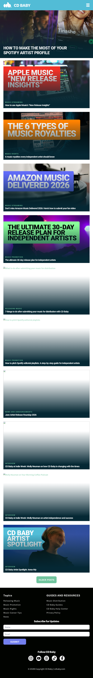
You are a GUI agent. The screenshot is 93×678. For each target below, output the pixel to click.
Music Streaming (14, 102)
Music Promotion (14, 257)
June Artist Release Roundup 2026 (20, 414)
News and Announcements (18, 412)
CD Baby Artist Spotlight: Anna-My (20, 569)
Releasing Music (13, 308)
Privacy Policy (53, 612)
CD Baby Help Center (57, 608)
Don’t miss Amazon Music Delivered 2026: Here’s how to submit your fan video (40, 208)
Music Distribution (55, 600)
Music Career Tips (12, 612)
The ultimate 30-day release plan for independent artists (30, 260)
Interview (10, 463)
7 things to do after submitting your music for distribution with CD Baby (37, 311)
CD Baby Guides (54, 604)
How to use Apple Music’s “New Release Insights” (27, 105)
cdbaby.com (59, 668)
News (6, 616)
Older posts (46, 579)
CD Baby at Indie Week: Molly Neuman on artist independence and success (39, 518)
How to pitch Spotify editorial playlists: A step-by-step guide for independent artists (42, 363)
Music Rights (12, 154)
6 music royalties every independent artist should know (30, 156)
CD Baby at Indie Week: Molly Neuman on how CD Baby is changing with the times (42, 466)
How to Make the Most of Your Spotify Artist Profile (35, 50)
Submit (14, 641)
